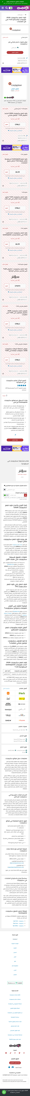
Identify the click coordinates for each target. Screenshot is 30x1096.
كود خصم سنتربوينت (17, 545)
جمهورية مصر (15, 966)
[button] (2, 2)
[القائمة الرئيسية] (2, 8)
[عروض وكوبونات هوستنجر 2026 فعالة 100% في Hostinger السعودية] (21, 704)
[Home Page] (23, 8)
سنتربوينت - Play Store (18, 923)
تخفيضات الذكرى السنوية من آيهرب (15, 2)
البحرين (15, 952)
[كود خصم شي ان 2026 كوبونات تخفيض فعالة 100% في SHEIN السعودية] (8, 720)
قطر (15, 961)
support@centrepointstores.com (15, 867)
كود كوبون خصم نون (15, 1030)
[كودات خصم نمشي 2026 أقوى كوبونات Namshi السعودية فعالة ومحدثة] (8, 704)
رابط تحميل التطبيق (15, 1063)
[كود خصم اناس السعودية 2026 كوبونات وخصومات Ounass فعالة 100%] (21, 709)
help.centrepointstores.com (16, 863)
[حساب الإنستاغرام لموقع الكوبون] (24, 1053)
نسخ (7, 124)
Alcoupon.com (11, 564)
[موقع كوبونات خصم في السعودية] (25, 15)
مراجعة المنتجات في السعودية (15, 1035)
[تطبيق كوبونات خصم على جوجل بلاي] (13, 1067)
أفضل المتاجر (23, 688)
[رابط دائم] (26, 58)
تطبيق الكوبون (15, 1059)
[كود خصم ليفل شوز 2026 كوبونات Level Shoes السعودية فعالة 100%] (8, 699)
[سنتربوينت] (15, 29)
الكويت (15, 948)
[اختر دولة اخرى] (10, 8)
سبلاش (22, 477)
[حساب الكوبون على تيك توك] (10, 1053)
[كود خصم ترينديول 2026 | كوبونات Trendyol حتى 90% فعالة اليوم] (8, 709)
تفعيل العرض (15, 52)
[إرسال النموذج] (25, 495)
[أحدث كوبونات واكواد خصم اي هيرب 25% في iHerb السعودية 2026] (21, 693)
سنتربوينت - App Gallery (18, 926)
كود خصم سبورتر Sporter (15, 1039)
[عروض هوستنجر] (15, 70)
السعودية (15, 939)
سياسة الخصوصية (15, 1017)
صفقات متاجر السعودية (15, 999)
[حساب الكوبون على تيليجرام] (6, 1053)
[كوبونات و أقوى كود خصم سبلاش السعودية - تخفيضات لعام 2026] (22, 471)
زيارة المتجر (15, 440)
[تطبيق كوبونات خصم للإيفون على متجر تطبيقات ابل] (9, 1067)
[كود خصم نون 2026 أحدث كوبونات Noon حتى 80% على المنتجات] (21, 699)
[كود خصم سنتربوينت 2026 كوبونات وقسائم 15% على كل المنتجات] (15, 87)
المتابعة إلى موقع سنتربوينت (15, 131)
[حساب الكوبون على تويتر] (19, 1053)
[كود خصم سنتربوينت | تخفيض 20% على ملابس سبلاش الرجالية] (15, 277)
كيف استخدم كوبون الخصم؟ (15, 1022)
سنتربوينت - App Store (19, 921)
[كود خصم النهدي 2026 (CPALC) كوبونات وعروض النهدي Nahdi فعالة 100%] (21, 715)
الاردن (15, 970)
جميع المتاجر (20, 15)
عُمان (15, 957)
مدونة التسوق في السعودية (15, 1004)
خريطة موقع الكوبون (15, 1008)
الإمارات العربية (15, 944)
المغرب (15, 975)
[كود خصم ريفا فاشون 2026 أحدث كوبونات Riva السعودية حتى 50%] (8, 715)
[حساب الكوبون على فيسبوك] (15, 1053)
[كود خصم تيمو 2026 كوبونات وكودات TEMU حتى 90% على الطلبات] (8, 693)
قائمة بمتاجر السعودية (15, 995)
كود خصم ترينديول (15, 1026)
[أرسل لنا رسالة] (4, 1092)
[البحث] (6, 8)
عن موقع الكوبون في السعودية (15, 1013)
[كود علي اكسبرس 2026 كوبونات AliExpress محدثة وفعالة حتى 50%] (21, 720)
